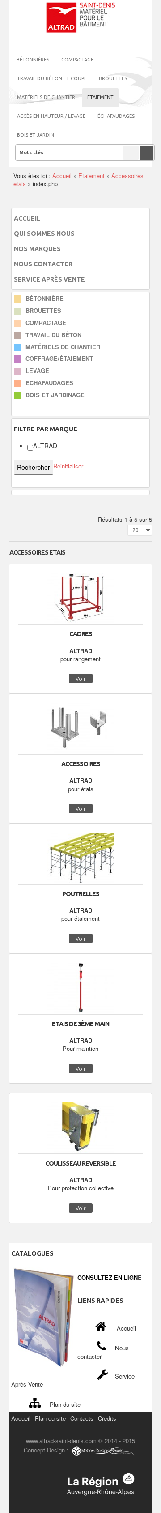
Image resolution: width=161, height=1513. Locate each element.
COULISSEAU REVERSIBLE (80, 1163)
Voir (81, 678)
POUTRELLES (80, 893)
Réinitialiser (68, 466)
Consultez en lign (107, 1277)
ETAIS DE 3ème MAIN (80, 1023)
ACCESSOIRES (80, 763)
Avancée (131, 153)
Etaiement (91, 175)
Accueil (62, 175)
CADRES (80, 633)
